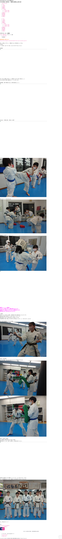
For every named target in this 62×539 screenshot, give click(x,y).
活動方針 (3, 6)
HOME (3, 4)
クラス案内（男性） (6, 10)
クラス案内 (4, 9)
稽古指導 (3, 14)
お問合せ (3, 16)
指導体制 (3, 12)
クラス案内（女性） (6, 11)
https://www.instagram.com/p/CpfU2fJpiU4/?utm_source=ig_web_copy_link (13, 40)
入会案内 (3, 5)
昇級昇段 (3, 15)
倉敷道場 (3, 37)
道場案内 (3, 8)
